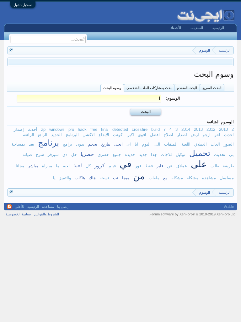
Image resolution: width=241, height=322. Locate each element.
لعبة (77, 165)
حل (74, 154)
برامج (67, 144)
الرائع (42, 134)
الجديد (56, 134)
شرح (40, 154)
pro (71, 129)
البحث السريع (212, 88)
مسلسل (227, 177)
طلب (215, 166)
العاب (215, 144)
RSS (9, 206)
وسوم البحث (112, 88)
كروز (99, 165)
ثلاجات (166, 154)
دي (64, 154)
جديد (143, 154)
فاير (160, 166)
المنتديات (196, 28)
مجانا (20, 166)
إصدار (19, 129)
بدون (80, 144)
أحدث (32, 129)
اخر (217, 134)
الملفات (171, 144)
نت (115, 177)
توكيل (180, 154)
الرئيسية (218, 28)
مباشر (33, 166)
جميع (117, 154)
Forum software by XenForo (192, 214)
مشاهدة (209, 177)
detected (120, 129)
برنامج (48, 142)
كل (88, 166)
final (105, 129)
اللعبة (185, 144)
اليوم (146, 144)
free (93, 129)
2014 (185, 129)
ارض (195, 134)
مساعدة (48, 206)
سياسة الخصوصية (18, 214)
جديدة (130, 154)
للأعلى (19, 206)
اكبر (130, 134)
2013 (198, 129)
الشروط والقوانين (46, 214)
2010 (223, 129)
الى (157, 144)
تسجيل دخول (22, 5)
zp (43, 129)
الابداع (104, 134)
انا (136, 144)
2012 (210, 129)
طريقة (228, 166)
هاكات (80, 177)
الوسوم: (173, 98)
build (155, 129)
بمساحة (18, 144)
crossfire (139, 129)
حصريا (87, 154)
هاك (92, 177)
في (125, 164)
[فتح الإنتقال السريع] (11, 50)
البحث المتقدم (187, 88)
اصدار (182, 134)
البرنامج (72, 134)
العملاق (200, 144)
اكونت (118, 134)
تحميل (199, 153)
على (199, 164)
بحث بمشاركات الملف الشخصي (149, 88)
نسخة (104, 177)
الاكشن (89, 134)
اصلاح (168, 134)
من (139, 176)
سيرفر (53, 154)
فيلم (112, 166)
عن (170, 166)
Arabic (229, 206)
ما (57, 166)
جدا (154, 154)
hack (82, 129)
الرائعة (28, 134)
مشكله (177, 177)
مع (165, 177)
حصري (103, 154)
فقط (149, 166)
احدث (229, 134)
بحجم (92, 144)
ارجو (207, 134)
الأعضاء (175, 28)
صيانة (27, 154)
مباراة (47, 166)
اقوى (142, 134)
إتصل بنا (62, 206)
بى (231, 154)
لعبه (66, 166)
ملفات (154, 177)
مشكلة (192, 177)
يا (54, 177)
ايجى (118, 144)
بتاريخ (105, 144)
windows (57, 129)
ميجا (125, 177)
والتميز (65, 177)
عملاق (181, 166)
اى (128, 144)
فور (138, 166)
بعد (31, 144)
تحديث (219, 154)
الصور (229, 144)
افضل (155, 134)
